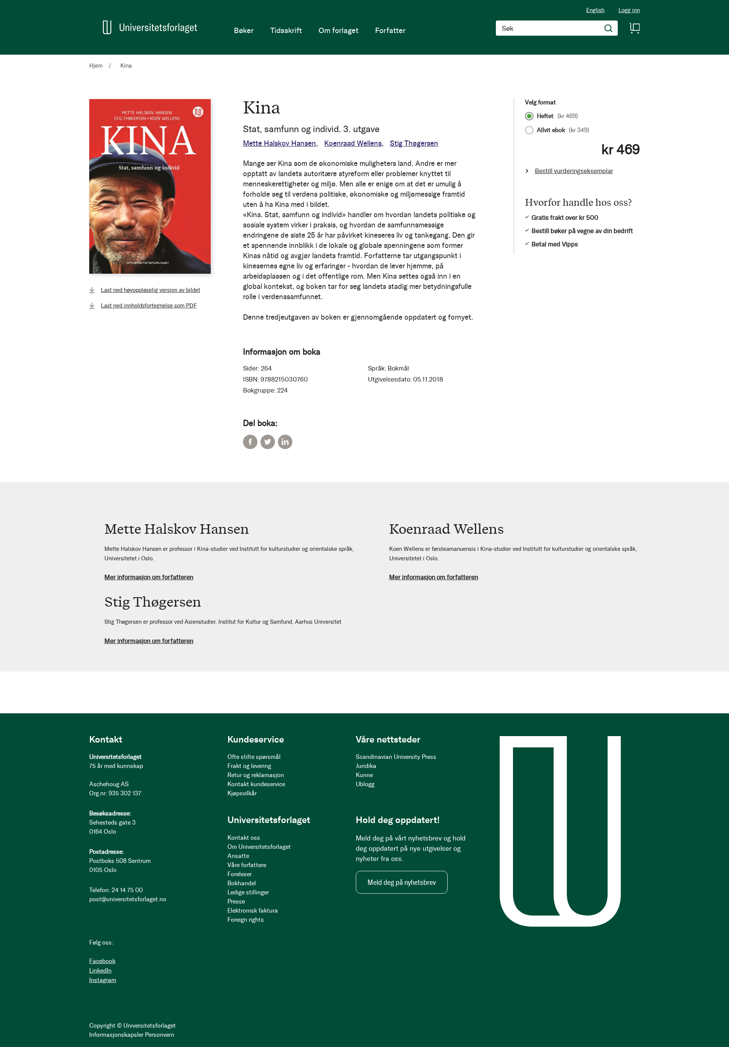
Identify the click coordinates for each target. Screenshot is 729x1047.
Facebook (250, 442)
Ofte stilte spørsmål (254, 756)
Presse (236, 901)
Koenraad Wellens (353, 143)
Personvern (159, 1034)
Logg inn (629, 10)
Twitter (267, 442)
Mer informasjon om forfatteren (148, 577)
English (595, 10)
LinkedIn (285, 442)
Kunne (364, 775)
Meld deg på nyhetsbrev (402, 882)
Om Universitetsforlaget (259, 846)
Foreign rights (245, 919)
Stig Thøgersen (414, 143)
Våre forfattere (246, 865)
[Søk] (608, 28)
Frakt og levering (249, 765)
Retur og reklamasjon (255, 775)
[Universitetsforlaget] (150, 27)
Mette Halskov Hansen (279, 143)
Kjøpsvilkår (242, 793)
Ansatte (238, 855)
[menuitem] (244, 30)
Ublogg (365, 784)
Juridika (366, 765)
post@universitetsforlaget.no (127, 899)
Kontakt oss (243, 837)
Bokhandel (241, 883)
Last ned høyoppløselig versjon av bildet (150, 290)
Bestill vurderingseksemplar (574, 171)
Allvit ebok (563, 130)
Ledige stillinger (248, 892)
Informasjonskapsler (116, 1034)
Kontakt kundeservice (256, 784)
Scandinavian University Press (396, 756)
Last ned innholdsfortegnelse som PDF (149, 305)
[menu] (320, 30)
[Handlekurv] (634, 28)
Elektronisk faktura (252, 910)
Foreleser (239, 874)
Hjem (96, 65)
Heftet (557, 116)
